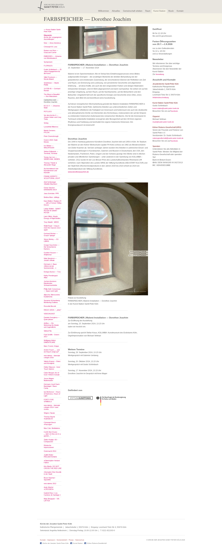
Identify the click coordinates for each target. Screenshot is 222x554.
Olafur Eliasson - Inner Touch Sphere (52, 368)
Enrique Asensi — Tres (52, 272)
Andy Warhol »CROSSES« (49, 488)
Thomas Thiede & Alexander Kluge (50, 164)
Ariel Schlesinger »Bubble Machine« (50, 183)
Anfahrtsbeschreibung (161, 97)
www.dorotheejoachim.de (78, 172)
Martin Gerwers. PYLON (50, 131)
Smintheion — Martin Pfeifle (51, 84)
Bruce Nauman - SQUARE (50, 479)
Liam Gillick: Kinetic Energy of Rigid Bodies (52, 217)
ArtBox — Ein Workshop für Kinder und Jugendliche (51, 325)
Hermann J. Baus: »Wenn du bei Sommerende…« (50, 266)
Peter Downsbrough (51, 136)
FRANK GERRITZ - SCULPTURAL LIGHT (52, 177)
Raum (147, 11)
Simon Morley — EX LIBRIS (51, 240)
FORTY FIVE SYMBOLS (49, 400)
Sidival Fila (47, 331)
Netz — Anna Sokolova (52, 43)
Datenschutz (79, 540)
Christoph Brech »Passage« (50, 423)
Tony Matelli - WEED (51, 222)
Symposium (48, 62)
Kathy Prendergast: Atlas (51, 276)
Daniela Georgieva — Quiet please (52, 318)
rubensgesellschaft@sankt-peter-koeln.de (168, 138)
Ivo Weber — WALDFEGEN (49, 147)
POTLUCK (48, 111)
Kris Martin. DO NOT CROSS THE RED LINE (52, 467)
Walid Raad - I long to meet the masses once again (52, 228)
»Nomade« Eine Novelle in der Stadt (52, 473)
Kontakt (180, 11)
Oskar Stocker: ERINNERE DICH (50, 189)
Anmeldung (160, 74)
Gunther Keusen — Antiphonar (51, 254)
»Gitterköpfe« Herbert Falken (52, 461)
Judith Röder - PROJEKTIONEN (50, 456)
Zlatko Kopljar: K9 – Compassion (51, 441)
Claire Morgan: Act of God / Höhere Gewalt (51, 374)
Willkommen (103, 11)
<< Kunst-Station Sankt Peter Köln (52, 30)
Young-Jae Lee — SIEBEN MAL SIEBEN (52, 158)
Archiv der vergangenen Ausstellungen (52, 37)
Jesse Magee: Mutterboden (49, 379)
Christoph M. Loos (50, 47)
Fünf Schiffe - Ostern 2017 (51, 335)
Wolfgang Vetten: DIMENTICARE (50, 341)
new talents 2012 (50, 483)
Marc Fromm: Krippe (51, 346)
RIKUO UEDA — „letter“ (52, 310)
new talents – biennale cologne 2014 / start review (52, 407)
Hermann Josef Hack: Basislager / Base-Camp (52, 386)
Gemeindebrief (62, 540)
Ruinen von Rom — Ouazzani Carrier (51, 51)
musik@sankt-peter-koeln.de (163, 122)
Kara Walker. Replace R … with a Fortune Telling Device (52, 203)
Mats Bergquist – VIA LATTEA (51, 500)
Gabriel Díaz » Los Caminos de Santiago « (52, 494)
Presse (71, 540)
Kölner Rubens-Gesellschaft (97, 543)
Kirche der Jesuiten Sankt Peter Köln (56, 543)
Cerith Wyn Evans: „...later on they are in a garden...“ (52, 434)
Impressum (51, 540)
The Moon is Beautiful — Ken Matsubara (52, 95)
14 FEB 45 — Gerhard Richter (52, 89)
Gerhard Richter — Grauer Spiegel (51, 234)
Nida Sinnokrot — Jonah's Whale (50, 259)
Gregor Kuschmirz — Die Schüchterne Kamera (52, 247)
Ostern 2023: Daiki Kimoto (51, 141)
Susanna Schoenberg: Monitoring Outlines (52, 301)
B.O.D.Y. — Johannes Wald (52, 107)
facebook (174, 111)
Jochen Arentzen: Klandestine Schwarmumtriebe (50, 283)
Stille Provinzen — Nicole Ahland (50, 78)
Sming (46, 123)
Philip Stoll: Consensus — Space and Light (52, 290)
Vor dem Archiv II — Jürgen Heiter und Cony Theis (52, 117)
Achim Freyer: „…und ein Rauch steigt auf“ (52, 351)
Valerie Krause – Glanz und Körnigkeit (52, 362)
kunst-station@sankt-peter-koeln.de (166, 108)
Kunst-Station (159, 11)
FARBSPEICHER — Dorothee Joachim (51, 101)
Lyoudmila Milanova (51, 127)
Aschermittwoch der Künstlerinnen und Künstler (51, 170)
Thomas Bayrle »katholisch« (49, 418)
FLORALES (48, 66)
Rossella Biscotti (50, 306)
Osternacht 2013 (50, 451)
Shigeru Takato (49, 413)
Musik (171, 11)
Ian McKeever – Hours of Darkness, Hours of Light (52, 394)
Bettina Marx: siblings (51, 197)
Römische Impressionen (49, 446)
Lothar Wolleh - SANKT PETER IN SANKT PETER (52, 210)
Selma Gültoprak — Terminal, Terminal (51, 152)
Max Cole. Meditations (52, 428)
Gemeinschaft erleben (132, 11)
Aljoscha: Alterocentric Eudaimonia (52, 296)
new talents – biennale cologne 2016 (52, 356)
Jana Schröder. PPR (51, 193)
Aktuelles (116, 11)
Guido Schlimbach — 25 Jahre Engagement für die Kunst (52, 71)
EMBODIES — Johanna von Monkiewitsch (52, 57)
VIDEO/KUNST (49, 314)
